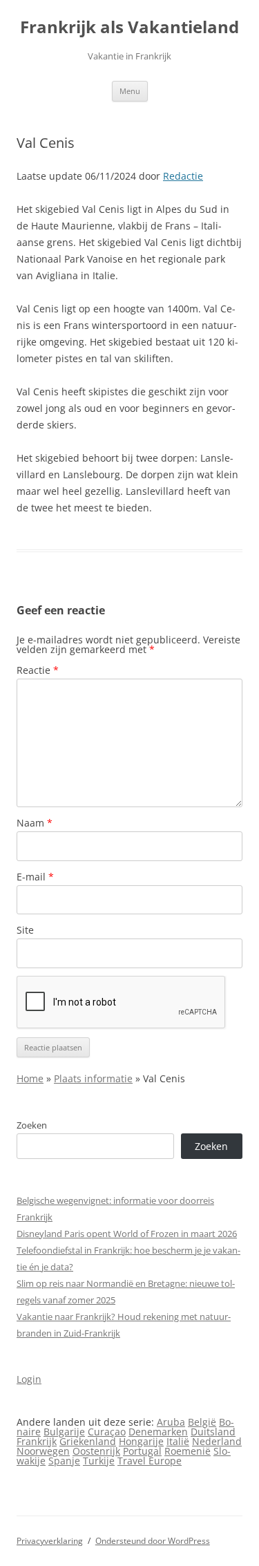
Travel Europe (149, 1460)
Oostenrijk (96, 1450)
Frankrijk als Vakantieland (129, 27)
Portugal (142, 1450)
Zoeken (32, 1125)
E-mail (35, 876)
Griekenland (87, 1441)
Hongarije (141, 1441)
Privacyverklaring (50, 1541)
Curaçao (107, 1431)
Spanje (64, 1460)
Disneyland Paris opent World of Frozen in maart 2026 (127, 1233)
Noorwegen (43, 1450)
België (202, 1421)
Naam (34, 822)
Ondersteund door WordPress (152, 1541)
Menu (129, 91)
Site (25, 929)
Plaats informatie (93, 1078)
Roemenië (187, 1450)
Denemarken (158, 1431)
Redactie (183, 175)
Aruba (171, 1421)
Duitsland (213, 1431)
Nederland (217, 1441)
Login (29, 1379)
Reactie (38, 670)
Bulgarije (64, 1431)
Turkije (99, 1460)
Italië (177, 1441)
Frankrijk (37, 1441)
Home (30, 1078)
